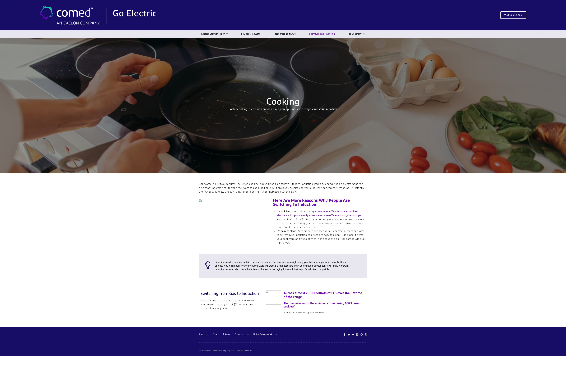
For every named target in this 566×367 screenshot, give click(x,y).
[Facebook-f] (344, 334)
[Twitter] (349, 334)
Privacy (226, 334)
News (215, 334)
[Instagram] (361, 334)
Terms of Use (242, 334)
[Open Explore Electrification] (227, 34)
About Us (203, 334)
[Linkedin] (357, 334)
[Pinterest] (366, 334)
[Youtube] (353, 334)
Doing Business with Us (265, 334)
